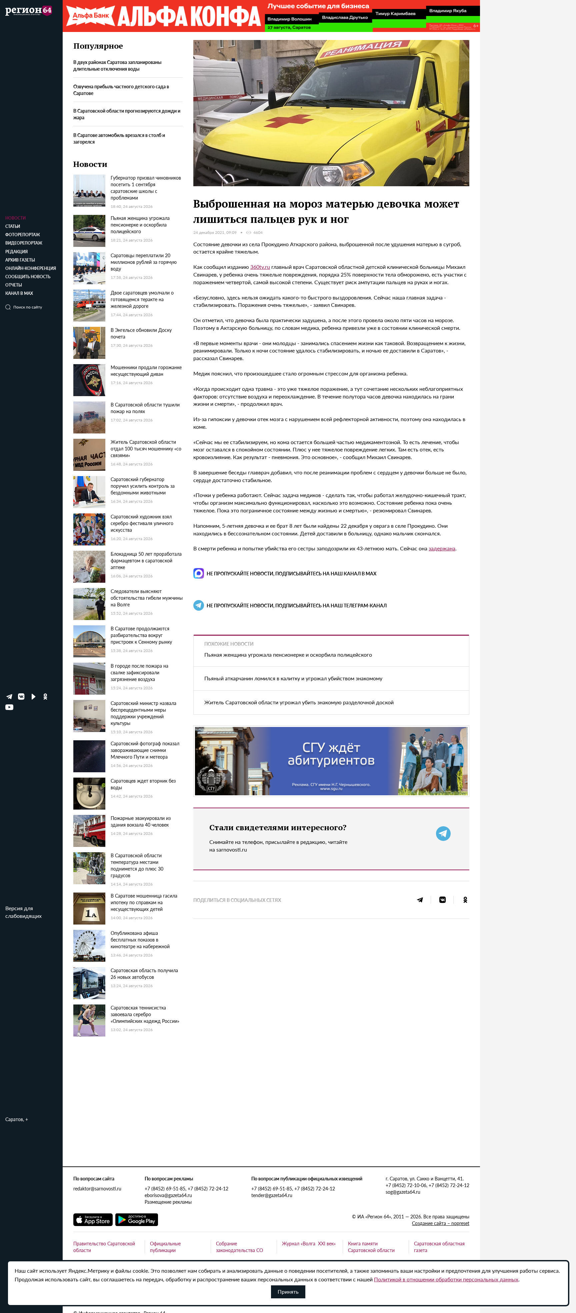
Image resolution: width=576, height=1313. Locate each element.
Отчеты (13, 285)
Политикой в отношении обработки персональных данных (446, 1279)
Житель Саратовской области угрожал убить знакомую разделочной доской (299, 702)
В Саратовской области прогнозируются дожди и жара (126, 114)
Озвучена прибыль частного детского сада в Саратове (121, 90)
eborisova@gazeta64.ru (168, 1195)
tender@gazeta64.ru (271, 1195)
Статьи (12, 226)
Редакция (16, 252)
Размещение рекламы (168, 1201)
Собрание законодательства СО (239, 1246)
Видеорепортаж (23, 243)
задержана (442, 548)
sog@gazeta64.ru (403, 1191)
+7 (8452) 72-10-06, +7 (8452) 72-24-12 (427, 1185)
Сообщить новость (27, 277)
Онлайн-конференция (30, 268)
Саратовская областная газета (439, 1246)
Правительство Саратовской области (104, 1246)
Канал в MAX (19, 293)
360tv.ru (260, 267)
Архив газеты (20, 260)
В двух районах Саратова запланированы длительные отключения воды (117, 65)
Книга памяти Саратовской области (371, 1246)
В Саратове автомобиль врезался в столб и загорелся (119, 138)
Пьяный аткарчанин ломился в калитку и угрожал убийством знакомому (293, 678)
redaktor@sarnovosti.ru (97, 1188)
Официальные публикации (165, 1246)
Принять (288, 1291)
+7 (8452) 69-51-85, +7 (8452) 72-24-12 (186, 1188)
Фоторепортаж (22, 235)
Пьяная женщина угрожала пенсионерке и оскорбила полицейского (288, 654)
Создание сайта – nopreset (440, 1223)
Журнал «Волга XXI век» (309, 1243)
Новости (15, 218)
